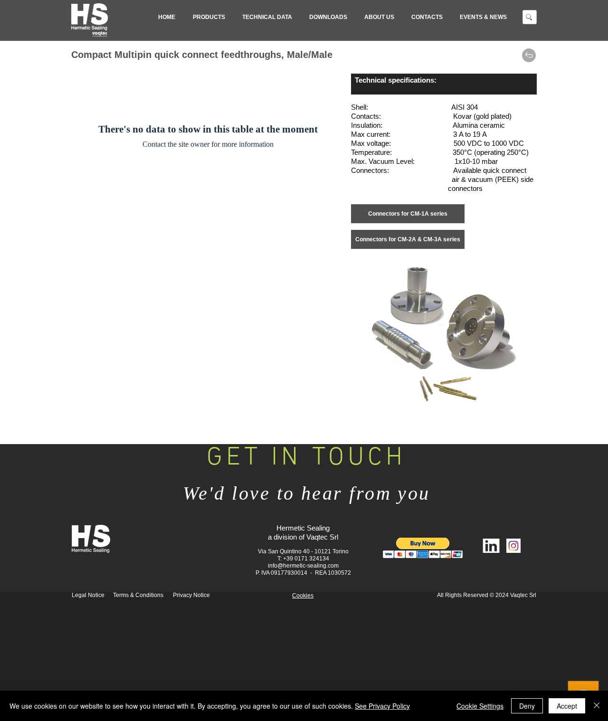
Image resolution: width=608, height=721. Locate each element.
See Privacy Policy (382, 706)
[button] (209, 17)
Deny (527, 706)
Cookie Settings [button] (480, 706)
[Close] (596, 705)
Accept (567, 706)
